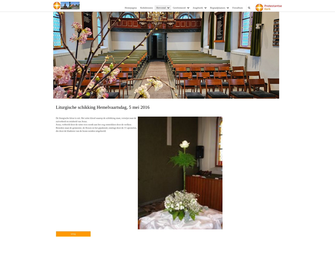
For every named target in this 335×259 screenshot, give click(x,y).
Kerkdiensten (146, 7)
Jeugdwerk (198, 7)
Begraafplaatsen (217, 7)
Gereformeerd (179, 7)
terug (73, 234)
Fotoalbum (237, 7)
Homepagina (131, 7)
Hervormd (161, 7)
